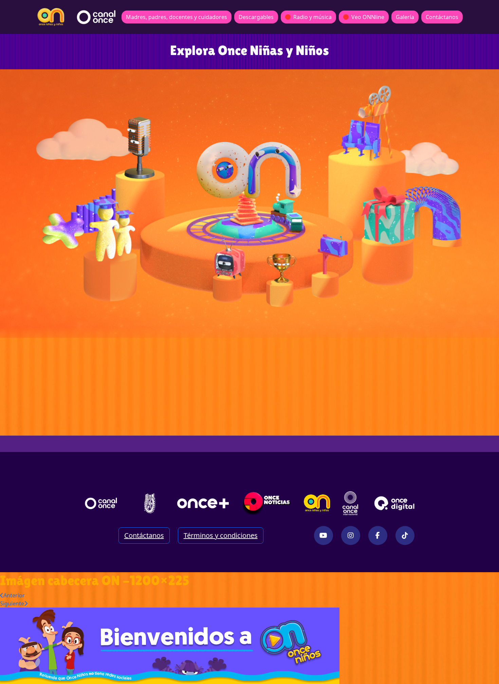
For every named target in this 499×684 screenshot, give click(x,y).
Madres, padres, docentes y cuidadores (176, 17)
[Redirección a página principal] (51, 17)
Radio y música (312, 17)
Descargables (256, 17)
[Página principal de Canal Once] (101, 503)
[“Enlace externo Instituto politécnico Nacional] (150, 503)
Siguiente (12, 603)
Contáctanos (442, 17)
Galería (405, 17)
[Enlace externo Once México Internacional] (350, 503)
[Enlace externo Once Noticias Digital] (266, 503)
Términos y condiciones (221, 535)
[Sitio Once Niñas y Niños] (317, 503)
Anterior (14, 595)
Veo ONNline (367, 17)
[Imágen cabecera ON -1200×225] (169, 645)
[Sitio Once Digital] (395, 503)
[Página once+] (203, 503)
